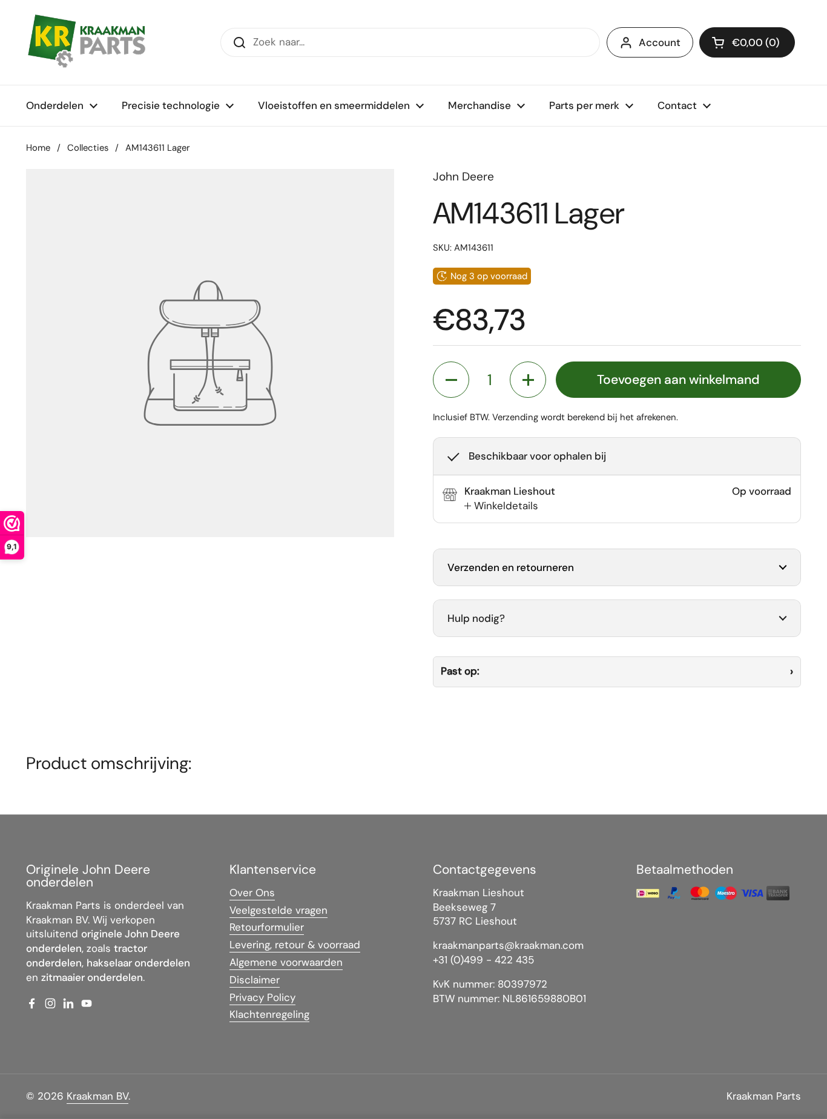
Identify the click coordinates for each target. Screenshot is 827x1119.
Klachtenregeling (269, 1014)
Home (38, 148)
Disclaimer (254, 979)
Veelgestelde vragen (278, 910)
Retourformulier (266, 927)
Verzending (515, 417)
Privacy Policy (262, 997)
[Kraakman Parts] (86, 42)
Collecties (87, 148)
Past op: (460, 671)
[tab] (501, 506)
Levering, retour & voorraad (294, 944)
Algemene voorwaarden (286, 962)
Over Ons (252, 892)
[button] (747, 42)
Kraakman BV (97, 1096)
